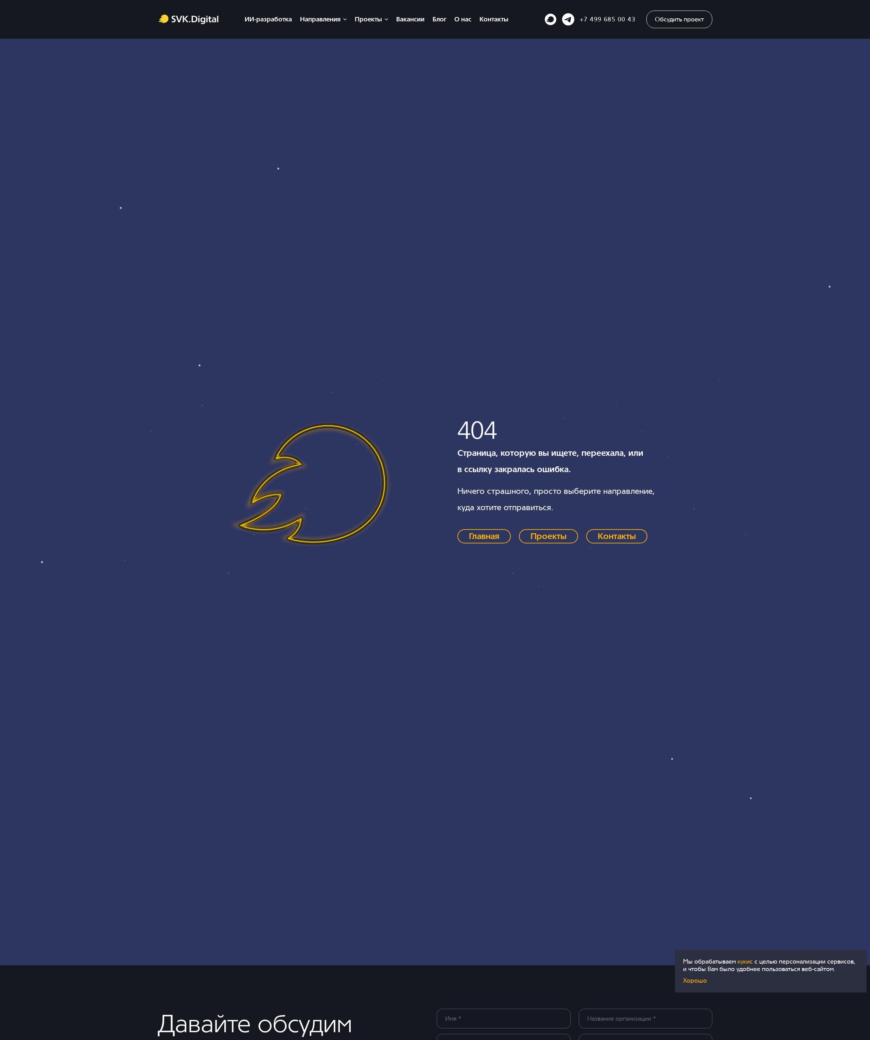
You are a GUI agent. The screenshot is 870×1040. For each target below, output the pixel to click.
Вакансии (410, 19)
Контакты (494, 19)
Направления (320, 19)
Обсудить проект (679, 19)
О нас (462, 19)
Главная (484, 536)
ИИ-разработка (268, 19)
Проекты (368, 19)
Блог (439, 19)
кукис (745, 961)
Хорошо (695, 980)
